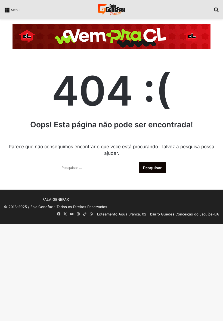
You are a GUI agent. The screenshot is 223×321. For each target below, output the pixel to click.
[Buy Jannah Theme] (111, 36)
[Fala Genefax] (111, 9)
